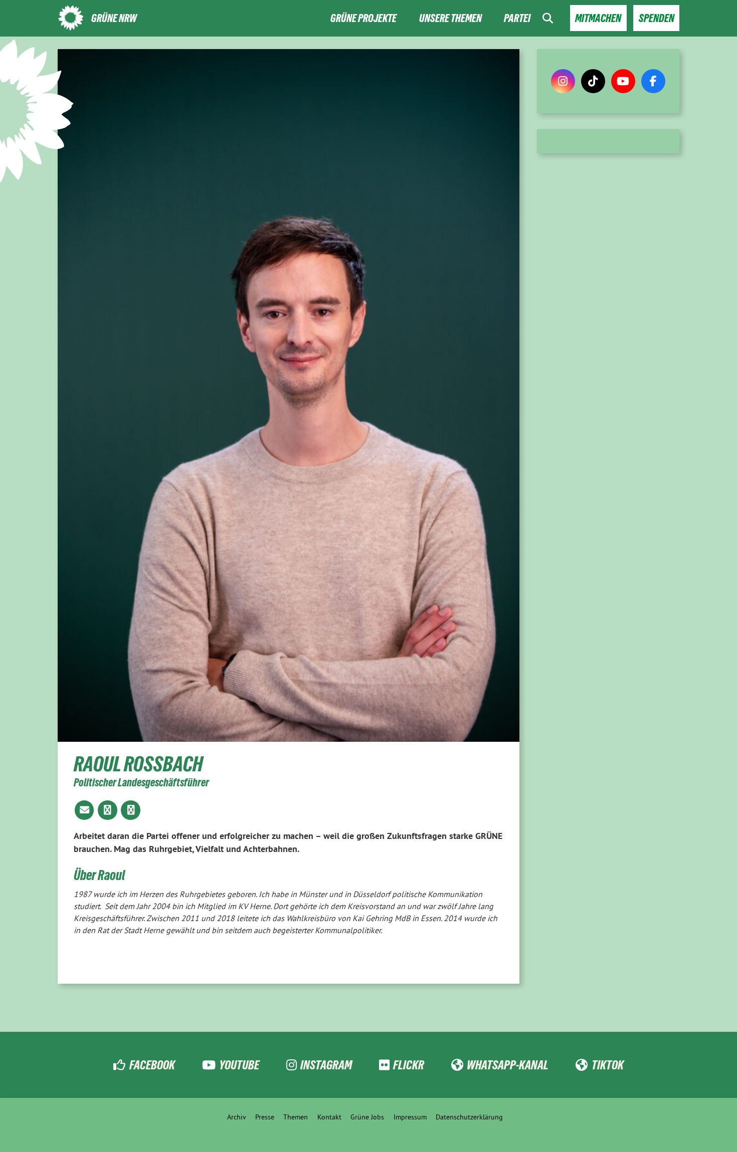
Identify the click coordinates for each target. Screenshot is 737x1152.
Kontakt (329, 1116)
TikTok (607, 1065)
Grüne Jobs (367, 1116)
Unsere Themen (450, 18)
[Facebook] (653, 81)
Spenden (656, 18)
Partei (517, 18)
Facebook (151, 1065)
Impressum (410, 1116)
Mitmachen (598, 18)
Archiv (236, 1116)
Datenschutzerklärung (469, 1116)
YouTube (239, 1065)
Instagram (326, 1065)
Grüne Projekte (363, 18)
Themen (295, 1116)
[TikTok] (593, 81)
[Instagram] (563, 81)
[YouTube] (623, 81)
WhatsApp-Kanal (507, 1065)
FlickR (408, 1065)
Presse (264, 1116)
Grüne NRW (114, 18)
